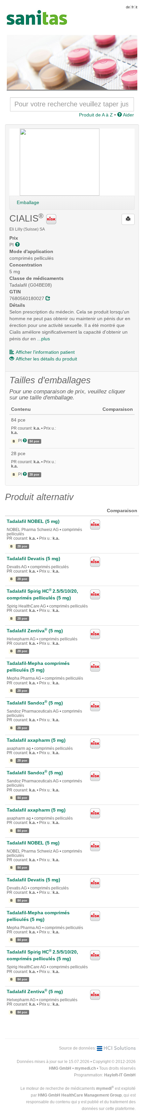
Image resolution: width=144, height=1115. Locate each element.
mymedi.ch (85, 1068)
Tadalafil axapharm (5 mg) (36, 740)
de (128, 7)
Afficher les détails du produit (46, 358)
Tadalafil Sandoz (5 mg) (35, 703)
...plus (43, 338)
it (136, 7)
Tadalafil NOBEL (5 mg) (33, 521)
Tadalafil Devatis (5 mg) (33, 558)
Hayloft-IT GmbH (120, 1075)
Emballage (28, 202)
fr (133, 7)
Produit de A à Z (96, 114)
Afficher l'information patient (45, 352)
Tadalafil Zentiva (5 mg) (35, 630)
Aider (128, 114)
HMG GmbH (60, 1068)
